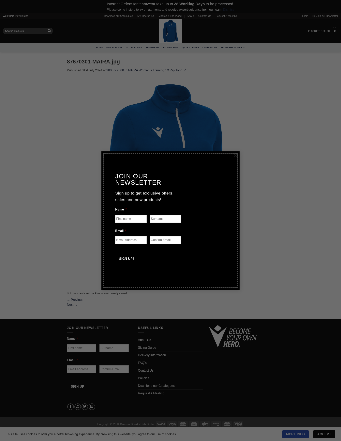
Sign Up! (126, 258)
